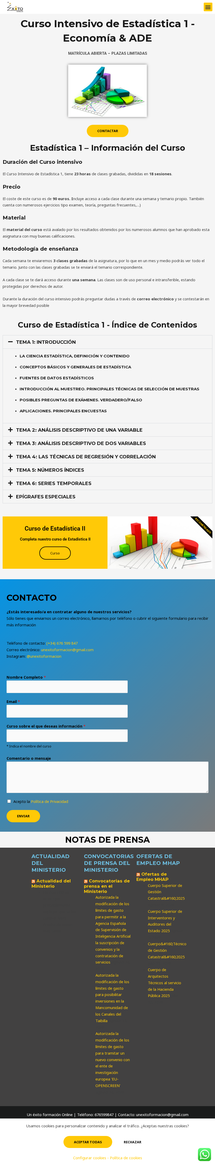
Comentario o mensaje (29, 758)
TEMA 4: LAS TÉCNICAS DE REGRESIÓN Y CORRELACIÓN (86, 457)
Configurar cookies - (91, 1157)
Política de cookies (126, 1157)
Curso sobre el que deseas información (46, 726)
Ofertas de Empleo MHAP (152, 876)
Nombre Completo (26, 677)
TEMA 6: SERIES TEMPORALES (54, 483)
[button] (208, 7)
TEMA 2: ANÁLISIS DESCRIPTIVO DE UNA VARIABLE (79, 430)
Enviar (23, 816)
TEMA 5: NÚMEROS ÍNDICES (50, 470)
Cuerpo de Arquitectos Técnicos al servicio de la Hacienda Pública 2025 (164, 982)
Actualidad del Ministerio (51, 883)
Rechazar (132, 1142)
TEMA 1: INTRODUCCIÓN (46, 342)
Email (13, 701)
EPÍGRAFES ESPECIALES (46, 497)
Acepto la (40, 801)
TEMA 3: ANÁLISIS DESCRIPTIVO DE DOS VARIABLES (81, 443)
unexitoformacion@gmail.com (67, 649)
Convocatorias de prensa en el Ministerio (107, 886)
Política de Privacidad (49, 801)
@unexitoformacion (44, 656)
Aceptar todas (88, 1142)
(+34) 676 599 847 (62, 643)
